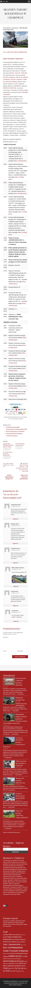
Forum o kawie (12, 924)
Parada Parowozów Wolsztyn (14, 958)
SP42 (24, 963)
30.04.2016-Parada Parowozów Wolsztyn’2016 (7, 454)
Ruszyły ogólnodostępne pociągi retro (9, 476)
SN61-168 (13, 88)
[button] (3, 1)
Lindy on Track (23, 944)
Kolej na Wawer (21, 941)
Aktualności (15, 28)
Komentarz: (5, 637)
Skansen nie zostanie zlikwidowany (20, 780)
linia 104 (7, 947)
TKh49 (23, 966)
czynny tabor (7, 934)
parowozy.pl (18, 961)
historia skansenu (20, 939)
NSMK (12, 956)
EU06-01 (17, 86)
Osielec (5, 958)
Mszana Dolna (6, 953)
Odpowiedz (15, 519)
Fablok (9, 937)
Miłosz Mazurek (9, 463)
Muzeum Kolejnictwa (17, 953)
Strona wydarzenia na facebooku (15, 431)
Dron (22, 934)
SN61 (21, 963)
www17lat (12, 971)
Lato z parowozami (23, 469)
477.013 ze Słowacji (9, 77)
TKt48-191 (24, 73)
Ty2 (16, 968)
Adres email (20, 651)
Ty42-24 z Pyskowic (16, 79)
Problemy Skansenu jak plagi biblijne (20, 796)
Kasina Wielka (11, 942)
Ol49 (25, 956)
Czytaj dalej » (20, 694)
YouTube (17, 971)
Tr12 (13, 968)
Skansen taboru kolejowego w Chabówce (15, 13)
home (5, 942)
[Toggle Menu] (29, 1)
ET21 (24, 934)
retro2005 (16, 963)
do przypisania (16, 934)
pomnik (11, 963)
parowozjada (25, 471)
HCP (13, 939)
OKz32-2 (11, 73)
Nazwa (5, 651)
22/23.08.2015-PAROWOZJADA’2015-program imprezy (8, 445)
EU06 (4, 937)
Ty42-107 (17, 73)
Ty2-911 (21, 968)
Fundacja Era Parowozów (22, 468)
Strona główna (7, 28)
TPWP (9, 968)
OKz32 (18, 956)
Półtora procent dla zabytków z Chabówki (21, 763)
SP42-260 (6, 88)
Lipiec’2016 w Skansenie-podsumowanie (24, 476)
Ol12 (23, 956)
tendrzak (18, 966)
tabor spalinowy (8, 966)
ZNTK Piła (22, 971)
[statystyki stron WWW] (5, 905)
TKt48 (5, 968)
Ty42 (8, 971)
